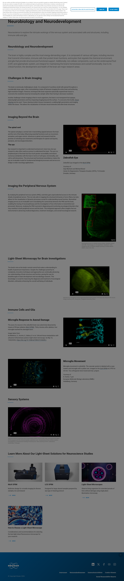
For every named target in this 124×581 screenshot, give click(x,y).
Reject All (101, 9)
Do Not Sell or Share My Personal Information (83, 9)
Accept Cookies (114, 9)
